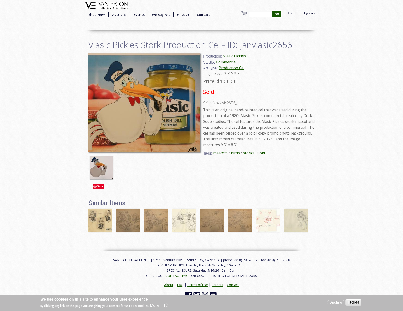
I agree (353, 302)
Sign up (309, 13)
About (168, 285)
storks (248, 153)
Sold (261, 153)
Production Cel (231, 67)
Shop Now (96, 14)
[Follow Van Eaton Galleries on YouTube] (214, 295)
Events (139, 14)
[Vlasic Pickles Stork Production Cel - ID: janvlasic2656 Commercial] (144, 102)
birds (235, 153)
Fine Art (183, 14)
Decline (336, 302)
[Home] (106, 4)
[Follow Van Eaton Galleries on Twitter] (197, 295)
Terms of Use (197, 285)
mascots (220, 153)
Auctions (119, 14)
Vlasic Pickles (234, 56)
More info (159, 305)
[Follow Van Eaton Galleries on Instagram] (206, 295)
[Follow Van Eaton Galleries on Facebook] (189, 295)
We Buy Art (161, 14)
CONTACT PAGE (177, 275)
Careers (217, 285)
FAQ (180, 285)
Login (292, 13)
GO (277, 14)
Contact (203, 14)
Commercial (226, 62)
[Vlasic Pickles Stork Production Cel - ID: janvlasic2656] (102, 165)
